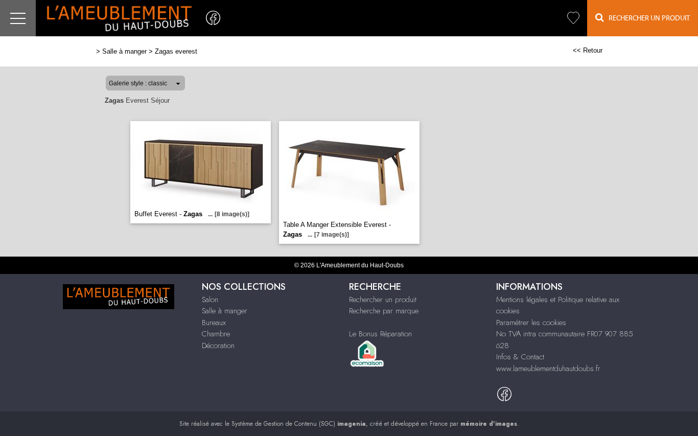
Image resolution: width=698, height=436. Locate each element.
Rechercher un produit (382, 299)
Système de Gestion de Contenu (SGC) (298, 423)
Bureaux (214, 322)
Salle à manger (124, 51)
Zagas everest (176, 51)
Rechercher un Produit (647, 18)
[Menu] (18, 18)
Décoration (218, 345)
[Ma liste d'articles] (573, 18)
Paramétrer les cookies (531, 322)
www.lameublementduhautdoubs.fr (548, 368)
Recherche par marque (383, 310)
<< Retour (587, 50)
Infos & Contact (520, 356)
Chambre (216, 333)
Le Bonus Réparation (380, 333)
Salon (210, 299)
